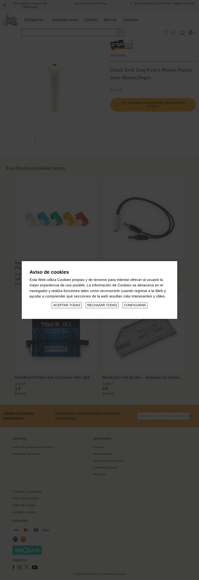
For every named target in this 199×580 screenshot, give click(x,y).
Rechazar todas (102, 305)
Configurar (135, 305)
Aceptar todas (66, 305)
